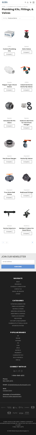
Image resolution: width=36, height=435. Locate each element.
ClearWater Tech (18, 355)
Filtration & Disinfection (18, 304)
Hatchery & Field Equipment (18, 321)
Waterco (18, 350)
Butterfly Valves (26, 158)
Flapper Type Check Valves (9, 86)
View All (18, 360)
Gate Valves (26, 49)
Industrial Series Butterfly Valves (26, 86)
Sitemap (18, 294)
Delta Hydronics (18, 357)
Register (21, 291)
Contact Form (7, 390)
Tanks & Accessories (18, 306)
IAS (18, 336)
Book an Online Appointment (12, 396)
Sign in (14, 291)
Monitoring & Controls (18, 313)
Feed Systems (18, 318)
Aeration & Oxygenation (18, 311)
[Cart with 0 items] (30, 2)
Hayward (18, 340)
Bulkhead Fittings (26, 192)
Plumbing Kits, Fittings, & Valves (18, 323)
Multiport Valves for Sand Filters (26, 229)
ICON (18, 345)
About (18, 282)
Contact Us (18, 289)
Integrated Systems (18, 325)
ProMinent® (18, 352)
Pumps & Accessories (18, 316)
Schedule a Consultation (18, 286)
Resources (18, 284)
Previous (3, 433)
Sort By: (5, 18)
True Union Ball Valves (9, 193)
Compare (9, 54)
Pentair (18, 338)
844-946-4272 (8, 381)
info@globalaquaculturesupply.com (19, 385)
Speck (18, 348)
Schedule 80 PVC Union (9, 122)
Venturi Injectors (9, 228)
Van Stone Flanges (9, 158)
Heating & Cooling (18, 309)
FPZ (18, 343)
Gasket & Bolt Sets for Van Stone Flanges (26, 123)
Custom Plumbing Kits (9, 50)
